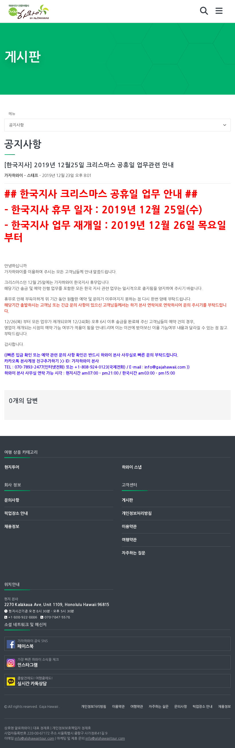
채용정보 (11, 527)
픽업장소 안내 (16, 513)
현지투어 (11, 467)
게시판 (127, 500)
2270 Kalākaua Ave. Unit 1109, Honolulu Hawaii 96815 (56, 605)
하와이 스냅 (132, 467)
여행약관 (129, 540)
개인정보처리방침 (137, 513)
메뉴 (12, 114)
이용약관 (129, 527)
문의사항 (11, 500)
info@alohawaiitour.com (34, 738)
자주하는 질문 (133, 553)
